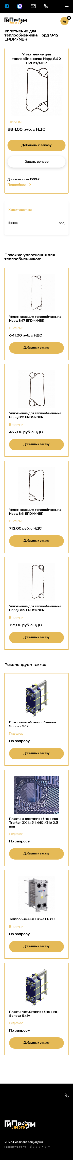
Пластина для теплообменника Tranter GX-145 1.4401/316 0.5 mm (33, 822)
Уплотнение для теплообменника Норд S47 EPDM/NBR (35, 318)
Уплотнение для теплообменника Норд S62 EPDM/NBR (35, 608)
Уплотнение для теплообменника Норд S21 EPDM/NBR (35, 415)
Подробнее (17, 184)
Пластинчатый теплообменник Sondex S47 (33, 724)
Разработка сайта (15, 1146)
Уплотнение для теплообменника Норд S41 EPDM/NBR (35, 511)
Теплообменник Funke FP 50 (32, 919)
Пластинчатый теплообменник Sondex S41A (33, 1014)
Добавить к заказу (36, 145)
